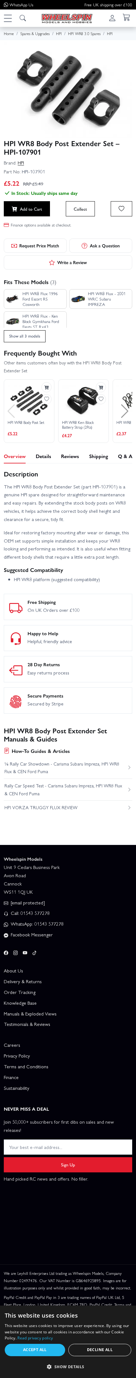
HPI (21, 162)
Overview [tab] (15, 456)
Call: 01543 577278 (29, 912)
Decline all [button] (100, 1349)
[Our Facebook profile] (6, 952)
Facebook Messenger (31, 934)
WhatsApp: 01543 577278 (36, 923)
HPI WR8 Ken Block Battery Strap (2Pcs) (78, 425)
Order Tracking (19, 992)
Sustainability (16, 1087)
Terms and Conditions (26, 1066)
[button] (7, 18)
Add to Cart (31, 209)
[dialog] (68, 1342)
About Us (13, 970)
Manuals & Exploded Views (30, 1013)
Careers (12, 1044)
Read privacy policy (35, 1338)
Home (9, 33)
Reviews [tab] (70, 456)
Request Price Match (39, 245)
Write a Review (72, 262)
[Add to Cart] (46, 387)
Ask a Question (105, 245)
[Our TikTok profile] (34, 952)
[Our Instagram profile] (15, 952)
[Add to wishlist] (121, 208)
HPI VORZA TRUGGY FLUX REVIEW (40, 807)
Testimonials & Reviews (27, 1024)
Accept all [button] (35, 1349)
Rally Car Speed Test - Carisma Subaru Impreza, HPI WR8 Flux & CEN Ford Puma (63, 789)
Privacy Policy (17, 1055)
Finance (11, 1077)
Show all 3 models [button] (24, 336)
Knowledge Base (20, 1002)
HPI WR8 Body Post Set (26, 422)
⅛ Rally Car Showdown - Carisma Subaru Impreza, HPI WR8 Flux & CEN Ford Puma (61, 767)
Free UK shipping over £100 (108, 5)
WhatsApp (21, 5)
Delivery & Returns (23, 981)
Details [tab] (43, 456)
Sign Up (68, 1164)
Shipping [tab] (98, 456)
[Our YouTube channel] (25, 952)
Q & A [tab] (125, 456)
